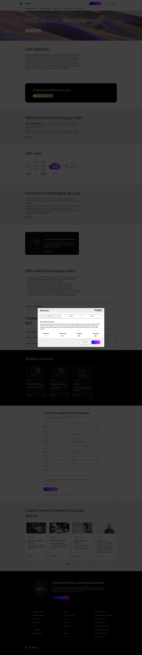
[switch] (62, 335)
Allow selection (85, 342)
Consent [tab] (50, 316)
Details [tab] (71, 316)
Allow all (96, 342)
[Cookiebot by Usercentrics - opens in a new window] (95, 310)
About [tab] (92, 316)
